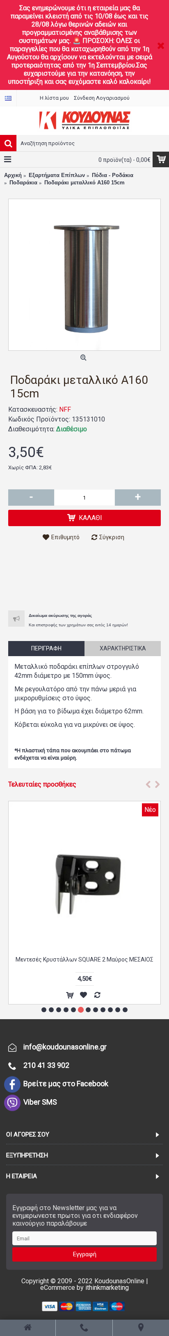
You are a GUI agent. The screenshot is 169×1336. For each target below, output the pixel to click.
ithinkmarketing (107, 1287)
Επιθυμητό (65, 537)
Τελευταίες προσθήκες (42, 784)
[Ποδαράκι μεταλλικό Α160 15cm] (84, 274)
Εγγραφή (84, 1254)
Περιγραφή (46, 648)
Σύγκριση (111, 537)
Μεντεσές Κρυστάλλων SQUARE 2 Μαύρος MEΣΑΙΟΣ (84, 959)
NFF (65, 409)
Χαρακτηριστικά (123, 648)
